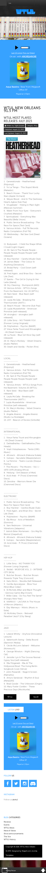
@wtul (15, 800)
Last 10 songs (16, 53)
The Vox (7, 837)
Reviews (7, 822)
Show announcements (13, 834)
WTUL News (9, 828)
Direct (32, 53)
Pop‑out (26, 723)
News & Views (10, 831)
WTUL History (10, 839)
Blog (35, 125)
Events (6, 825)
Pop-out (26, 53)
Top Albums (12, 139)
